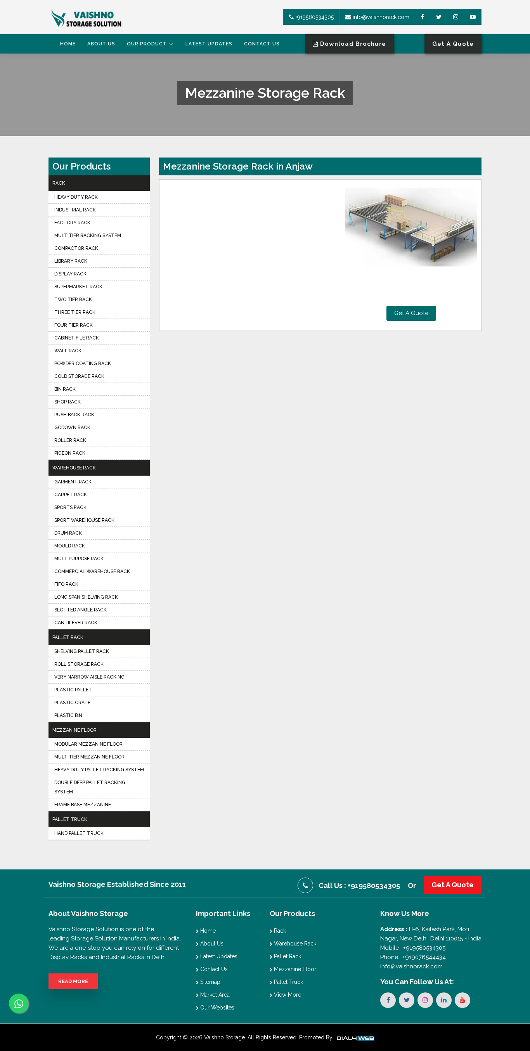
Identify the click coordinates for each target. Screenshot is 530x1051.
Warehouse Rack (74, 468)
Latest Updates (208, 44)
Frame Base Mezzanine (82, 804)
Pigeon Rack (69, 453)
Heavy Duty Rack (76, 197)
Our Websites (216, 1007)
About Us (101, 44)
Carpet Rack (70, 494)
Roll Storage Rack (79, 664)
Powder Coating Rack (82, 363)
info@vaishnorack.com (380, 17)
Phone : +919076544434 (413, 957)
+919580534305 (314, 17)
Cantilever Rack (75, 622)
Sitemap (209, 982)
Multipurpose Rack (79, 558)
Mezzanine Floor (74, 730)
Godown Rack (72, 427)
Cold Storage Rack (79, 376)
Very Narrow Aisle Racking (89, 677)
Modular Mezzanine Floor (88, 744)
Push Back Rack (74, 414)
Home (68, 44)
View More (286, 995)
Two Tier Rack (73, 299)
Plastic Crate (72, 702)
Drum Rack (68, 533)
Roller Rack (70, 440)
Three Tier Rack (74, 312)
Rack (58, 183)
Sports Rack (70, 507)
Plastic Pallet (73, 690)
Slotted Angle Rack (80, 610)
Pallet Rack (67, 637)
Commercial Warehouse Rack (92, 571)
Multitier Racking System (87, 235)
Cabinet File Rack (76, 338)
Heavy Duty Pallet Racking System (99, 769)
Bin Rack (65, 389)
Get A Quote (411, 313)
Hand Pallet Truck (79, 833)
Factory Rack (72, 222)
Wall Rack (67, 350)
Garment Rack (73, 482)
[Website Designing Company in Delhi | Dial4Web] (355, 1037)
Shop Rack (67, 402)
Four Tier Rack (73, 325)
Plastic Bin (68, 715)
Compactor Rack (76, 248)
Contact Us (262, 44)
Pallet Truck (69, 819)
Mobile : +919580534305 (412, 947)
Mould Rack (69, 546)
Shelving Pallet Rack (81, 651)
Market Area (214, 995)
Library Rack (70, 261)
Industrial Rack (75, 210)
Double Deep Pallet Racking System (89, 787)
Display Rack (70, 274)
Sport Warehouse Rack (84, 520)
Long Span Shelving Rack (86, 597)
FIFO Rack (66, 584)
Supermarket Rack (78, 286)
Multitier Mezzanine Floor (89, 757)
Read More (73, 981)
